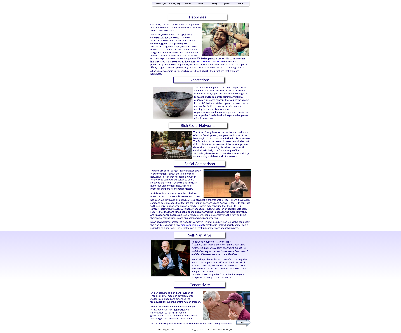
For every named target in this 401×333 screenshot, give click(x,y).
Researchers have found (210, 61)
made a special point (192, 224)
